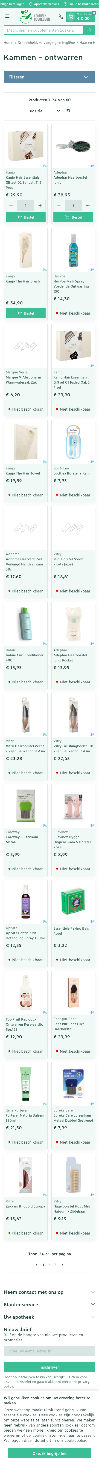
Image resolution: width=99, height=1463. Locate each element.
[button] (49, 77)
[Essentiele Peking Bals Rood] (73, 902)
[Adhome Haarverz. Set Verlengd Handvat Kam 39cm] (25, 528)
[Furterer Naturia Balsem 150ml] (25, 1084)
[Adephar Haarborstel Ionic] (73, 146)
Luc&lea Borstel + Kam (71, 473)
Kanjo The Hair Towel (23, 473)
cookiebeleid (76, 1440)
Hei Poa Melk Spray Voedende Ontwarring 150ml (71, 286)
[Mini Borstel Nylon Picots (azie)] (73, 528)
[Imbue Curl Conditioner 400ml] (25, 624)
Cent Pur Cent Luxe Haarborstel (68, 1026)
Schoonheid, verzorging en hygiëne (46, 42)
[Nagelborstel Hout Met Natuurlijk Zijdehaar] (73, 1175)
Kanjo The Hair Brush (23, 281)
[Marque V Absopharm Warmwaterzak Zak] (25, 346)
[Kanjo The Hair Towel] (25, 442)
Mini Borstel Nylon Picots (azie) (68, 561)
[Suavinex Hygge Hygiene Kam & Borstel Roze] (73, 806)
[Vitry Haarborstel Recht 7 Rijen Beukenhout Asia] (25, 715)
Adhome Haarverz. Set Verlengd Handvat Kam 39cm (24, 563)
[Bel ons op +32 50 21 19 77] (60, 16)
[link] (37, 1265)
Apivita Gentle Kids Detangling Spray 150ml (25, 935)
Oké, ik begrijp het (49, 1453)
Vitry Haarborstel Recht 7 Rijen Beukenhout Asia (25, 748)
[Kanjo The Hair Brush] (25, 250)
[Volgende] (61, 1265)
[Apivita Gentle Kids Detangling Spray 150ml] (25, 902)
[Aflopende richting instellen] (68, 110)
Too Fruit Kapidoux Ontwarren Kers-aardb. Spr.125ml (24, 1024)
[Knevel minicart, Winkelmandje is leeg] (71, 16)
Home (8, 42)
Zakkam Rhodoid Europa (25, 1206)
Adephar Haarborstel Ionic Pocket (70, 657)
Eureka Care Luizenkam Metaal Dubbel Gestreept (73, 1118)
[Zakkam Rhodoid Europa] (25, 1175)
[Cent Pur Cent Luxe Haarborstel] (73, 993)
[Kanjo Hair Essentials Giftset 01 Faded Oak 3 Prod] (73, 346)
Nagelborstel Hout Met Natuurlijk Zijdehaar (71, 1209)
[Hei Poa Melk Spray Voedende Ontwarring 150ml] (73, 250)
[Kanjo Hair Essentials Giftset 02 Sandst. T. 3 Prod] (25, 146)
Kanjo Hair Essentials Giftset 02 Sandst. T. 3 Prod (24, 182)
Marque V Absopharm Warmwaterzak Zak (23, 380)
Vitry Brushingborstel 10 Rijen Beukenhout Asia (73, 748)
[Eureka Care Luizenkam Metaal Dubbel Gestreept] (73, 1084)
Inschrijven (49, 1367)
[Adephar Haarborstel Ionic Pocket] (73, 624)
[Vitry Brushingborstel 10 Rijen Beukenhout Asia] (73, 715)
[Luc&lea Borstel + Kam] (73, 442)
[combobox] (44, 30)
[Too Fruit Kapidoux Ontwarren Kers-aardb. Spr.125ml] (25, 993)
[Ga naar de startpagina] (35, 17)
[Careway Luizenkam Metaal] (25, 806)
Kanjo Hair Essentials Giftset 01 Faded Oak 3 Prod (71, 382)
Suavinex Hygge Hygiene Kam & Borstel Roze (72, 841)
